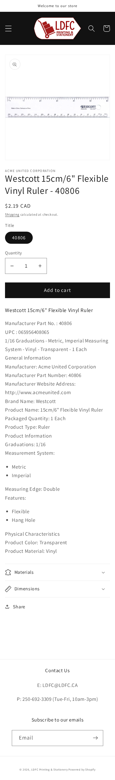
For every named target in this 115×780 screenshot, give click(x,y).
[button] (8, 28)
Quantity (13, 253)
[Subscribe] (95, 738)
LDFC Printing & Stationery (49, 769)
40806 (19, 238)
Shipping (12, 214)
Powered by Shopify (82, 769)
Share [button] (19, 607)
